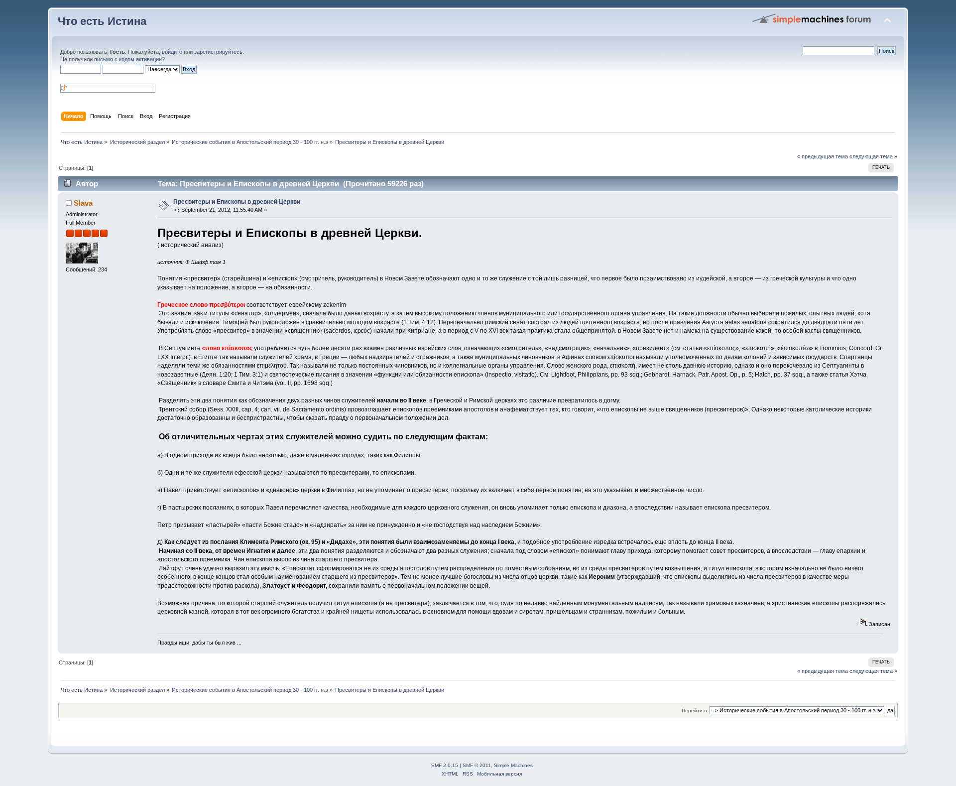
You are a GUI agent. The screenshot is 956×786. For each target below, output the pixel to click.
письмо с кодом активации (128, 59)
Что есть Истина (102, 21)
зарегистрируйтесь (218, 52)
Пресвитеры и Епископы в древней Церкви (236, 201)
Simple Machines (513, 765)
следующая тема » (873, 156)
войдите (172, 52)
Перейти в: (695, 710)
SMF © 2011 (477, 765)
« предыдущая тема (822, 156)
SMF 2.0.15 (444, 765)
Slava (83, 203)
